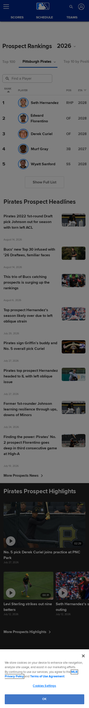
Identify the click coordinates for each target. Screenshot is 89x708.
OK (44, 699)
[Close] (83, 656)
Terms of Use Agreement (47, 676)
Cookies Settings (44, 686)
